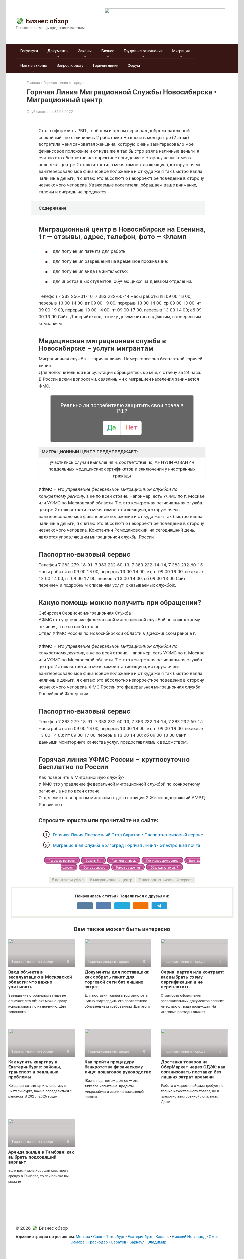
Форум (134, 65)
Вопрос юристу (69, 65)
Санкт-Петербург (109, 1236)
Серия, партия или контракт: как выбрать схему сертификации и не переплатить (192, 979)
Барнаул (136, 1242)
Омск (214, 1236)
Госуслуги (29, 51)
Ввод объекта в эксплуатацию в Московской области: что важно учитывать (40, 979)
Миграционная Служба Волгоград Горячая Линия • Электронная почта (126, 845)
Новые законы (33, 65)
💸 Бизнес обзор (42, 21)
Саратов (118, 1242)
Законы (85, 51)
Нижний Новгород (189, 1236)
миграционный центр (112, 879)
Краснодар (98, 1242)
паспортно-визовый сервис (167, 879)
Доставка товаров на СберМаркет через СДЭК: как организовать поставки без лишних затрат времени (193, 1069)
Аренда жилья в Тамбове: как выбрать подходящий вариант (41, 1157)
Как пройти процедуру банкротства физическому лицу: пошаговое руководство (118, 1067)
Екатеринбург (140, 1236)
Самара (78, 1242)
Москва (83, 1236)
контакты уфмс (69, 879)
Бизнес (107, 51)
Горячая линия (105, 65)
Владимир (156, 1242)
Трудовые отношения (143, 51)
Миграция (181, 51)
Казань (162, 1236)
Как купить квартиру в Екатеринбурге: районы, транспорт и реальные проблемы (34, 1069)
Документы (58, 51)
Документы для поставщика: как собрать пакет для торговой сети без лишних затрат (117, 979)
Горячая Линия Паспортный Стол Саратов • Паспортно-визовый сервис (128, 835)
